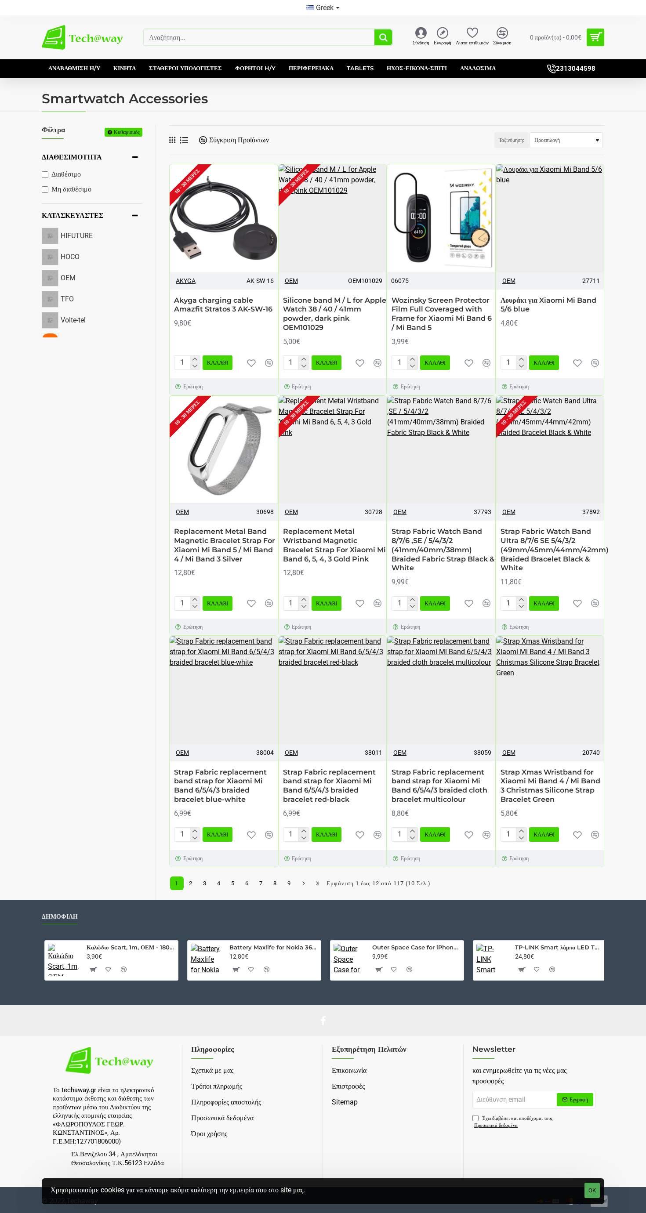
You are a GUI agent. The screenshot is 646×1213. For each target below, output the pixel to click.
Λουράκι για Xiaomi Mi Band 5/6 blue (548, 305)
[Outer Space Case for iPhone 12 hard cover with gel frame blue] (349, 959)
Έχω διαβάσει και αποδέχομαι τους (513, 1122)
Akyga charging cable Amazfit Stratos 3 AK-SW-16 (223, 305)
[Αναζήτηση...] (383, 37)
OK (592, 1190)
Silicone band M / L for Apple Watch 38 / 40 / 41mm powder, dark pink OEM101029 (334, 314)
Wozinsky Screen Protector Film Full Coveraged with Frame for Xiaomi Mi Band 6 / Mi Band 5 (442, 314)
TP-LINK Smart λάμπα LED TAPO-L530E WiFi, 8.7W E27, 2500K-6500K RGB (559, 947)
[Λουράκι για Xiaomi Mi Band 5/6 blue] (550, 218)
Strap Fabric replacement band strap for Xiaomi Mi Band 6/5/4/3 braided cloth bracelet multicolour (439, 786)
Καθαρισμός (127, 132)
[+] (195, 359)
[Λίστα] (184, 140)
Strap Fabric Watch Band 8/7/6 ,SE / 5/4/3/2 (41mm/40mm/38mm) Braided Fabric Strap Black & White (443, 549)
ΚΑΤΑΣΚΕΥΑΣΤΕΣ (72, 215)
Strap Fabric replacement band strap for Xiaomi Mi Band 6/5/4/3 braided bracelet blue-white (220, 786)
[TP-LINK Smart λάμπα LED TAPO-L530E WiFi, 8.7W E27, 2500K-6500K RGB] (492, 959)
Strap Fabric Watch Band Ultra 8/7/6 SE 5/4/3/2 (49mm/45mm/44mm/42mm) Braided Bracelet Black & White (555, 549)
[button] (251, 363)
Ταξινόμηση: (511, 140)
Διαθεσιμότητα (72, 157)
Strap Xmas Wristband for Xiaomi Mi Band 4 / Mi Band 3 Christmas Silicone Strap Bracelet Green (550, 786)
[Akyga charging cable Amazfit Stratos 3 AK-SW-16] (224, 218)
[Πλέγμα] (172, 140)
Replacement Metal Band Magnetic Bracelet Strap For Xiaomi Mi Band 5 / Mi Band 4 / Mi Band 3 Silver (224, 545)
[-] (195, 366)
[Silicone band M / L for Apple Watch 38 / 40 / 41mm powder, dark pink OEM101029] (333, 218)
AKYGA (186, 280)
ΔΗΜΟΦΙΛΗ (60, 916)
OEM (291, 280)
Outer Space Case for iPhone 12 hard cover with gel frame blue (416, 947)
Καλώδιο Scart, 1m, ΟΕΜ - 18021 (131, 947)
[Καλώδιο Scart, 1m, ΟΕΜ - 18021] (64, 959)
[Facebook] (323, 1020)
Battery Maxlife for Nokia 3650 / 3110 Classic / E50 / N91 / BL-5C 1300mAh (273, 947)
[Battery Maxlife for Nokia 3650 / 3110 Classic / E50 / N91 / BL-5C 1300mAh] (206, 959)
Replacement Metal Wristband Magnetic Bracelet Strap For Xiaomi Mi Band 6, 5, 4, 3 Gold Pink (334, 545)
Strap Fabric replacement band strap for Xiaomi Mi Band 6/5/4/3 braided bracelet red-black (329, 786)
